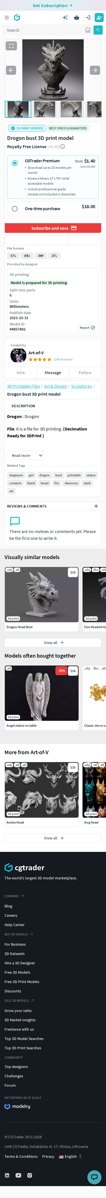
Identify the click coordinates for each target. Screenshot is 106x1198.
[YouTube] (19, 1175)
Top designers (16, 1066)
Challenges (14, 1075)
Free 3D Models (17, 972)
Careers (11, 915)
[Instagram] (30, 1175)
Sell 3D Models (17, 1000)
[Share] (85, 240)
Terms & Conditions (21, 1156)
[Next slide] (95, 70)
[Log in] (87, 17)
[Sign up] (99, 17)
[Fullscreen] (11, 45)
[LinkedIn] (7, 1175)
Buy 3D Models (16, 934)
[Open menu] (6, 17)
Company (12, 896)
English (68, 1156)
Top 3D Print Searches (23, 1047)
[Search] (98, 30)
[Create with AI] (65, 17)
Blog (8, 906)
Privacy (48, 1156)
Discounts (13, 991)
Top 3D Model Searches (24, 1038)
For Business (15, 944)
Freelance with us (19, 1029)
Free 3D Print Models (22, 981)
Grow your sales (18, 1010)
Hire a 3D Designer (20, 962)
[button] (87, 30)
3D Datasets (15, 953)
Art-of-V (36, 352)
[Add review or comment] (96, 506)
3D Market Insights (20, 1019)
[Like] (21, 240)
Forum (10, 1085)
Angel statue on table (22, 725)
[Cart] (76, 17)
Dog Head (91, 822)
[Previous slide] (11, 70)
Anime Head (15, 822)
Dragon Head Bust (20, 627)
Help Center (15, 924)
